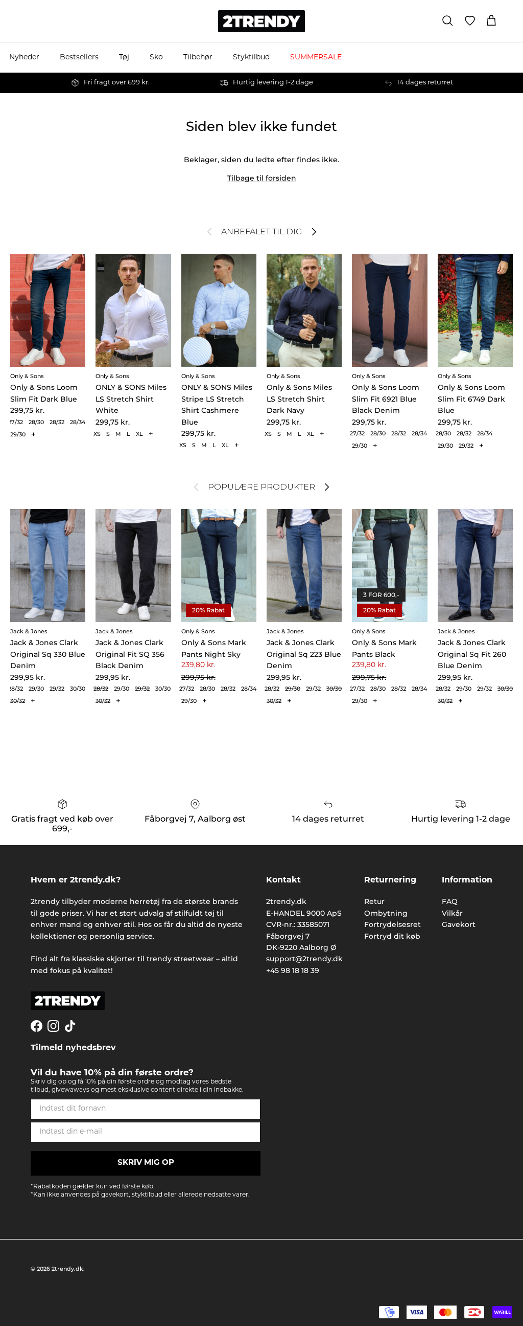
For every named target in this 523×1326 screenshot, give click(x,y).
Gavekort (459, 924)
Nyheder (24, 57)
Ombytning (386, 913)
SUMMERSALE (316, 57)
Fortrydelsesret (392, 924)
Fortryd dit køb (392, 936)
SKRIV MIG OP (145, 1163)
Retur (374, 901)
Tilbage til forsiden (261, 178)
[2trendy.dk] (261, 21)
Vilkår (452, 913)
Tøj (124, 57)
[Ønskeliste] (470, 21)
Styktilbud (251, 57)
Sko (156, 57)
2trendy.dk (67, 1268)
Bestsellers (79, 57)
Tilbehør (197, 57)
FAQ (450, 901)
